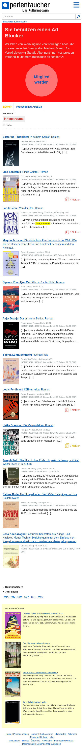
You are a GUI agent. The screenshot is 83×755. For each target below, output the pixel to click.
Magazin (34, 737)
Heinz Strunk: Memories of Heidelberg (40, 672)
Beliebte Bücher (14, 609)
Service (25, 740)
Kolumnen (72, 734)
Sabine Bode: (40, 496)
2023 (19, 597)
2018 (26, 597)
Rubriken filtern (14, 587)
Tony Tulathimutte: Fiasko (35, 702)
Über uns (35, 740)
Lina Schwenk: (25, 171)
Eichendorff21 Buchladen (48, 744)
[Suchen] (78, 17)
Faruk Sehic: (23, 208)
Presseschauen (21, 734)
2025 (6, 597)
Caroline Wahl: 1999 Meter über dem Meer (42, 614)
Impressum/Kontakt (63, 740)
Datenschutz (28, 744)
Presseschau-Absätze (29, 106)
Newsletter (47, 740)
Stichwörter (60, 734)
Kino (52, 737)
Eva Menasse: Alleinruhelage (36, 643)
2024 (12, 597)
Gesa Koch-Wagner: (39, 537)
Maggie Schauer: (40, 244)
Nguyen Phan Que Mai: (33, 282)
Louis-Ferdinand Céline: (26, 389)
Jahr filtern (11, 591)
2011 (33, 597)
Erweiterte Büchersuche (15, 21)
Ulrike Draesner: (28, 425)
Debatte (44, 737)
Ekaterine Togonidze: (31, 136)
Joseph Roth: (41, 462)
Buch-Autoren (46, 734)
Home (8, 734)
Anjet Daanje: (28, 318)
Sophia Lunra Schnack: (25, 354)
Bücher (7, 106)
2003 (40, 597)
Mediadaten (14, 740)
